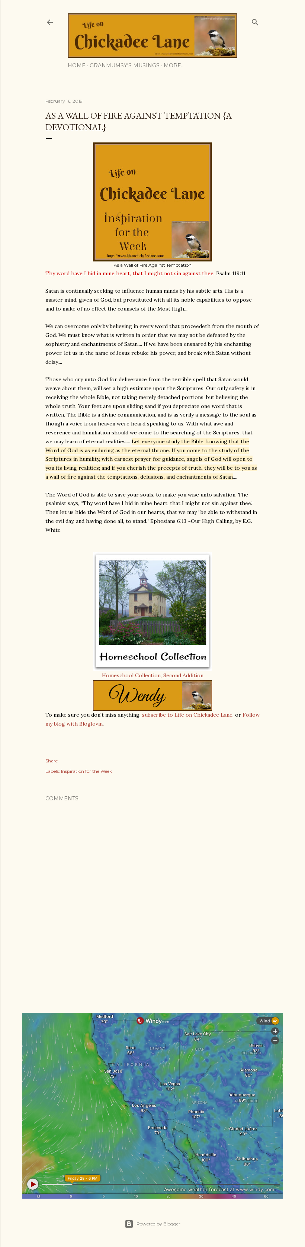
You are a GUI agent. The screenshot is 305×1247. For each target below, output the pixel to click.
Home (77, 65)
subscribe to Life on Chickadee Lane (187, 714)
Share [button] (51, 761)
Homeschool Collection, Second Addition (152, 675)
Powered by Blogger (158, 1224)
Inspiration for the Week (86, 771)
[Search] (255, 20)
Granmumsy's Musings (125, 65)
